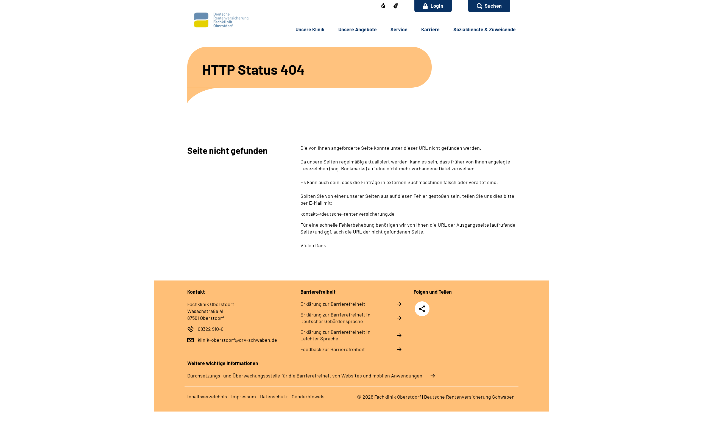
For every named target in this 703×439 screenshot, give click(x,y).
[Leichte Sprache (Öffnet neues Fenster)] (383, 6)
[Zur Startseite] (224, 20)
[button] (489, 6)
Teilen (422, 308)
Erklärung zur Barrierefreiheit (332, 304)
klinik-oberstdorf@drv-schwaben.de (237, 340)
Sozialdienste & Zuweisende (484, 29)
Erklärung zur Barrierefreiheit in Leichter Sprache (335, 335)
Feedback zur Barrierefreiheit (332, 349)
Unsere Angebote (357, 29)
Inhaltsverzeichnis (207, 396)
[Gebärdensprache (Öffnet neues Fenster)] (396, 6)
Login (437, 6)
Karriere (430, 29)
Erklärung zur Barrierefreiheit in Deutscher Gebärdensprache (335, 318)
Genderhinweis (308, 396)
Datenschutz (274, 396)
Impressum (243, 396)
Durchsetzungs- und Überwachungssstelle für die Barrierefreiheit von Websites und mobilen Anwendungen (304, 376)
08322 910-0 (211, 329)
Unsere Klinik (310, 29)
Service (399, 29)
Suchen (493, 6)
